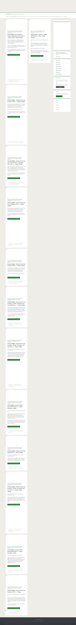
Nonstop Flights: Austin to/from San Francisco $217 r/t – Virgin (16, 580)
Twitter (59, 72)
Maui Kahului (17, 431)
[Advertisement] (38, 6)
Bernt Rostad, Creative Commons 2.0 (17, 96)
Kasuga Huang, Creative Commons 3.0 (17, 401)
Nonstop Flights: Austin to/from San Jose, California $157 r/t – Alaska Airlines (16, 192)
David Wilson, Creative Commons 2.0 (17, 199)
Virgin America (16, 81)
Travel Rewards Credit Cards (57, 16)
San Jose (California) (15, 244)
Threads (59, 62)
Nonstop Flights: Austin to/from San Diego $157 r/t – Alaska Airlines (16, 441)
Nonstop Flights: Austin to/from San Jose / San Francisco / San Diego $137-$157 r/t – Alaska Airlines (16, 151)
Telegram (60, 70)
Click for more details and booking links (14, 55)
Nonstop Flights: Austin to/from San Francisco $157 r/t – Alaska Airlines (16, 90)
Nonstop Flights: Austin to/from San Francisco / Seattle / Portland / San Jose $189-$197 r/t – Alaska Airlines (16, 292)
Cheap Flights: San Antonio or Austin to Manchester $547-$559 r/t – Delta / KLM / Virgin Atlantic (16, 24)
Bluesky (60, 64)
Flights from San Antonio (13, 80)
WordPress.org (57, 109)
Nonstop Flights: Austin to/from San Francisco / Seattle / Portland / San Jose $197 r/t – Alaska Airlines (16, 333)
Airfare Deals (10, 79)
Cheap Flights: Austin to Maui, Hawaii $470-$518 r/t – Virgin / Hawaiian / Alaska (16, 540)
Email (56, 83)
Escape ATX (8, 14)
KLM (19, 80)
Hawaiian (13, 431)
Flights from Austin (20, 79)
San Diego (15, 468)
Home (7, 16)
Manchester (10, 81)
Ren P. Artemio (18, 97)
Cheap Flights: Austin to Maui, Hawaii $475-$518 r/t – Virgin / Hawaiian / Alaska (16, 395)
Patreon (59, 56)
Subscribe (65, 16)
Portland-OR (13, 282)
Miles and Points (23, 16)
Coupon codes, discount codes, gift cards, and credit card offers (39, 16)
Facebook (60, 74)
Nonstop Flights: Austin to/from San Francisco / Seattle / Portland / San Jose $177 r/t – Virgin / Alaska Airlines (16, 477)
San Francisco (14, 142)
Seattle (9, 283)
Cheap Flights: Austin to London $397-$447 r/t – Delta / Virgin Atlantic (40, 24)
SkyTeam (36, 60)
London (33, 60)
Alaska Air (16, 141)
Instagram (60, 68)
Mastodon (60, 66)
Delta (15, 79)
